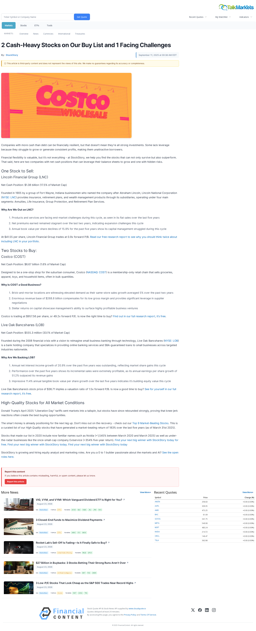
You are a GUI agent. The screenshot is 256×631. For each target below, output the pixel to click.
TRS (86, 593)
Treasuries (80, 33)
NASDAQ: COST (96, 272)
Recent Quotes (196, 17)
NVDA (157, 531)
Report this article (15, 481)
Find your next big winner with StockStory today (37, 444)
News (36, 33)
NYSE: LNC (9, 197)
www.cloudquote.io (137, 608)
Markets (9, 25)
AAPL (157, 506)
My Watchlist (221, 17)
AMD (157, 510)
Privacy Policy (130, 614)
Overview (23, 33)
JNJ (90, 510)
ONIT (74, 593)
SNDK (94, 573)
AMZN (157, 501)
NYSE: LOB (171, 340)
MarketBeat (44, 510)
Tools (49, 25)
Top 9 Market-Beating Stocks (150, 423)
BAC (156, 514)
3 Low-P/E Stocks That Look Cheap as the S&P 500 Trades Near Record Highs (86, 583)
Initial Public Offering (65, 553)
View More (144, 492)
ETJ (79, 532)
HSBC (84, 510)
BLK (79, 510)
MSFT (157, 527)
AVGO (74, 510)
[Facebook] (200, 613)
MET (83, 573)
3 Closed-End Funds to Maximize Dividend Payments (70, 519)
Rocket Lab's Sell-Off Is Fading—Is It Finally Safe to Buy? (73, 542)
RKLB (84, 553)
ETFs (36, 25)
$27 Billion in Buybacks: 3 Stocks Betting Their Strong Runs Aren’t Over (82, 562)
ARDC (74, 532)
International (64, 33)
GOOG (157, 519)
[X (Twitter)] (193, 613)
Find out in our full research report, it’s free (139, 316)
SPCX (90, 553)
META (157, 523)
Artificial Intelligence (65, 573)
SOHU (80, 593)
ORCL (157, 536)
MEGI (84, 532)
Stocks (23, 25)
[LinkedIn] (207, 613)
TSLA (157, 540)
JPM (94, 510)
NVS (100, 510)
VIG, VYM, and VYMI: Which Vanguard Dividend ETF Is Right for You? (80, 499)
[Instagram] (214, 613)
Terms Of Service (148, 614)
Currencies (48, 33)
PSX (88, 573)
